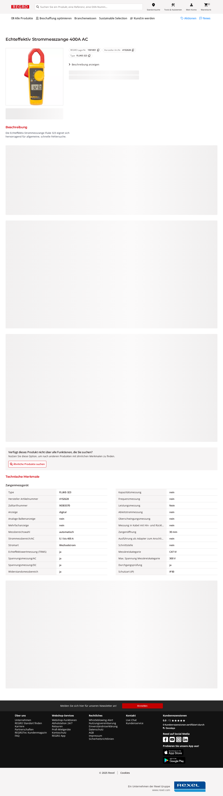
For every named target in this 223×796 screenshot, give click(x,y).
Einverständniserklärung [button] (103, 726)
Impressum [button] (95, 735)
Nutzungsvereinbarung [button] (102, 723)
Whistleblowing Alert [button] (101, 720)
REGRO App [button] (59, 735)
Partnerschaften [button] (24, 729)
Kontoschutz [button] (59, 732)
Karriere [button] (19, 726)
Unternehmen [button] (23, 720)
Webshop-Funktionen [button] (64, 720)
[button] (125, 773)
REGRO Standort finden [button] (28, 723)
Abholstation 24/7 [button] (62, 723)
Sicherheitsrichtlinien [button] (101, 738)
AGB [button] (91, 732)
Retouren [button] (57, 726)
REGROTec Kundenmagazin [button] (31, 732)
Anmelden (142, 705)
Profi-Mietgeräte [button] (61, 729)
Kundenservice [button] (134, 723)
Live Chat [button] (131, 720)
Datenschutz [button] (96, 729)
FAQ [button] (17, 735)
